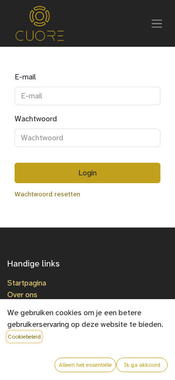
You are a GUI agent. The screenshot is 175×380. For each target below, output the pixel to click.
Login (87, 173)
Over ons (22, 294)
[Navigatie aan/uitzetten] (157, 23)
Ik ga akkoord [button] (142, 365)
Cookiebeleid (24, 337)
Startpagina (26, 283)
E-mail (25, 77)
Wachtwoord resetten (47, 194)
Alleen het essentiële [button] (85, 365)
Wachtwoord (36, 119)
